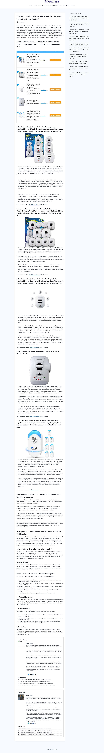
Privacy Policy (66, 5)
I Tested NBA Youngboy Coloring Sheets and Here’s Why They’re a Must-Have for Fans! (35, 732)
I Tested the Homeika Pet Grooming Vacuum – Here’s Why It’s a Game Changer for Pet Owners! (37, 685)
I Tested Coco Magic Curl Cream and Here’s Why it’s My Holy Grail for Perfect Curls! (35, 679)
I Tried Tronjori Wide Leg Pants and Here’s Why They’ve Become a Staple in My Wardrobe (36, 683)
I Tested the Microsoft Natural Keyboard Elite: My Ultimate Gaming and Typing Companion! (78, 56)
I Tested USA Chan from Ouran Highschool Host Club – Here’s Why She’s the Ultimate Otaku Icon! (78, 68)
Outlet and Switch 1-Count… (26, 354)
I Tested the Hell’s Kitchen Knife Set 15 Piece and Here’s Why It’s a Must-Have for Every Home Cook (79, 24)
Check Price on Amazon (55, 60)
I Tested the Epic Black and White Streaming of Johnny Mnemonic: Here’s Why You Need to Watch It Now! (79, 31)
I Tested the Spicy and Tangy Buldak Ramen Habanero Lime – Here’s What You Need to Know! (36, 734)
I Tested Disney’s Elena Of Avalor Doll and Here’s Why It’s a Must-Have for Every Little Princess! (37, 730)
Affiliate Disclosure (57, 5)
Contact (72, 5)
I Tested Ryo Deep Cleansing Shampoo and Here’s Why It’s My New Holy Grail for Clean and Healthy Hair (79, 18)
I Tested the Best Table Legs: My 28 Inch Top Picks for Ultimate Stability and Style (34, 681)
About (35, 5)
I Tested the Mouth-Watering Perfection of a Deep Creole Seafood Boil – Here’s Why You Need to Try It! (79, 38)
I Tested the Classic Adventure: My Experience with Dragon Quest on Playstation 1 (35, 728)
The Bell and (22, 279)
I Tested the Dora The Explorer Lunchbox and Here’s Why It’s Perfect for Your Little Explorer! (79, 74)
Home (30, 5)
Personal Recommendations (44, 5)
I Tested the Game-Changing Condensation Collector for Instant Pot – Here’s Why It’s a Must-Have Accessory (79, 49)
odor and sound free (54, 131)
